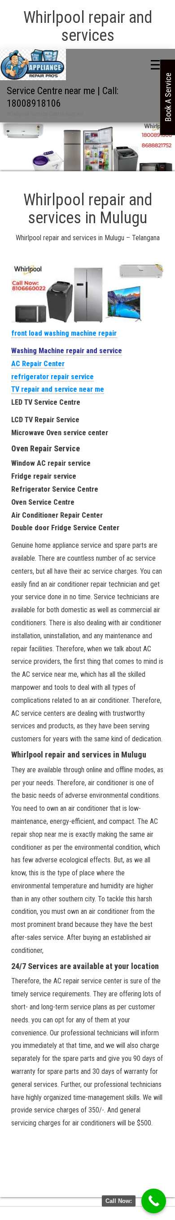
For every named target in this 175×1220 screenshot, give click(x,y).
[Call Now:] (153, 1201)
